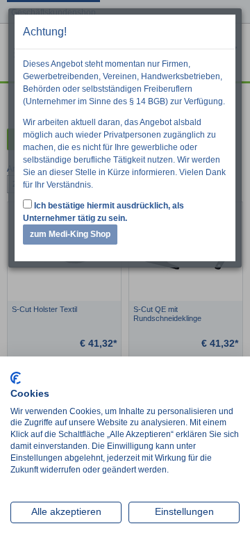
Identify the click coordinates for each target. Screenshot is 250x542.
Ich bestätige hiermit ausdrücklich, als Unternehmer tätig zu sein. (103, 212)
